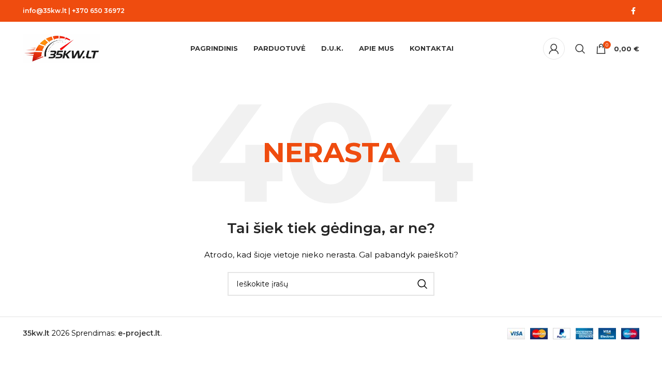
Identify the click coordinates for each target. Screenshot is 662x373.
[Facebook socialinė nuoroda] (633, 11)
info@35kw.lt (45, 11)
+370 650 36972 (98, 11)
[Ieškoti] (580, 48)
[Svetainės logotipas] (61, 48)
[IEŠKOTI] (422, 284)
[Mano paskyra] (554, 48)
